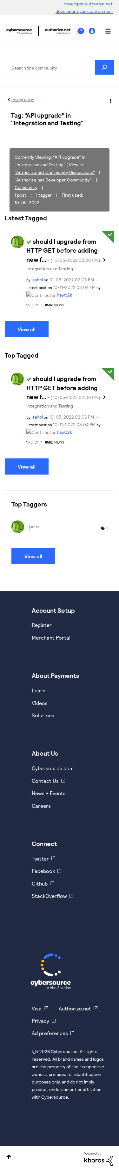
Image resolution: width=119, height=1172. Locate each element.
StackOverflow (49, 896)
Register (42, 625)
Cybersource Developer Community (19, 31)
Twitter (40, 859)
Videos (40, 703)
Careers (41, 806)
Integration (22, 99)
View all (27, 329)
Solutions (43, 715)
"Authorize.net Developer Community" (53, 179)
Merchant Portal (51, 638)
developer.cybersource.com (84, 11)
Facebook (43, 871)
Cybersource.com (53, 768)
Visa (37, 1008)
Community (26, 187)
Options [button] (110, 100)
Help (83, 31)
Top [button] (8, 1156)
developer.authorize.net (88, 3)
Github (40, 884)
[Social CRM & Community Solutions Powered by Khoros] (98, 1158)
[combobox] (59, 67)
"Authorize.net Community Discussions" (55, 172)
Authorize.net (75, 1008)
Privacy (40, 1021)
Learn (38, 690)
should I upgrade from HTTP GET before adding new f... (63, 250)
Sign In (93, 31)
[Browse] (105, 30)
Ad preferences (50, 1033)
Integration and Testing (49, 268)
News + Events (49, 793)
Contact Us (45, 781)
